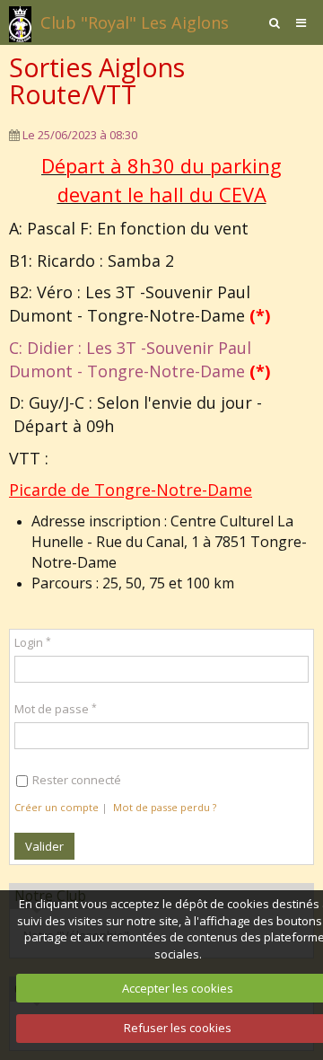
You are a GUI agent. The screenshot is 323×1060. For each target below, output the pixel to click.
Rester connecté (76, 780)
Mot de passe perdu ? (164, 807)
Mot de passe (51, 709)
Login (28, 642)
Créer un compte (56, 807)
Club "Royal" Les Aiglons (134, 22)
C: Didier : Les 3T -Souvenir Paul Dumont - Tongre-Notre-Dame (139, 359)
